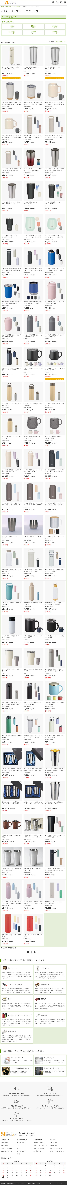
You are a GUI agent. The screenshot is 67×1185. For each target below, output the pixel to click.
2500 (12, 32)
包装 (18, 1148)
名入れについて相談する (40, 1145)
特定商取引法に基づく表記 (33, 1183)
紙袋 (18, 1154)
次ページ (37, 952)
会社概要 (3, 1183)
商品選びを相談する (39, 1142)
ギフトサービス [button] (22, 1139)
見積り (65, 3)
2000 (54, 26)
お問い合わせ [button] (38, 1139)
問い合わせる (37, 1151)
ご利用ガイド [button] (5, 1139)
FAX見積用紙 (53, 1145)
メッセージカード (22, 1151)
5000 (54, 32)
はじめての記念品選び (7, 1148)
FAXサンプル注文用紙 (56, 1148)
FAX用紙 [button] (52, 1139)
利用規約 (23, 1183)
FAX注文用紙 (53, 1142)
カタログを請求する (39, 1148)
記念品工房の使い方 (6, 1151)
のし (18, 1145)
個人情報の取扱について (13, 1183)
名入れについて (21, 1142)
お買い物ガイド (5, 1142)
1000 (12, 26)
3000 (33, 32)
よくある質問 (4, 1145)
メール (61, 3)
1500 (33, 26)
